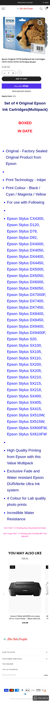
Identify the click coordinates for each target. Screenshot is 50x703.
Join (46, 675)
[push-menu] (3, 8)
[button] (19, 73)
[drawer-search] (41, 8)
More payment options (21, 91)
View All (25, 558)
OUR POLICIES (25, 652)
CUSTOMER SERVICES (25, 658)
